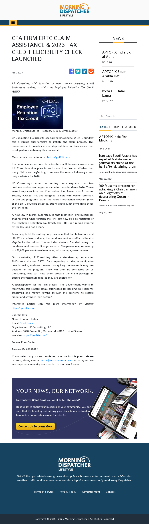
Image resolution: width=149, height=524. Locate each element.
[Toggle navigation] (13, 22)
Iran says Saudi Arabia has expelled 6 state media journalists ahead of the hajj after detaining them (118, 160)
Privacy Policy (67, 491)
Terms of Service (44, 491)
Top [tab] (116, 127)
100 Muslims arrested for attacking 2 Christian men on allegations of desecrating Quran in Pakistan (118, 193)
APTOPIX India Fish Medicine (113, 138)
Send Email (27, 323)
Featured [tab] (129, 127)
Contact (111, 491)
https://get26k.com (58, 157)
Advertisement (91, 491)
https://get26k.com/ (35, 335)
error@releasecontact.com (57, 360)
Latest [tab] (105, 127)
